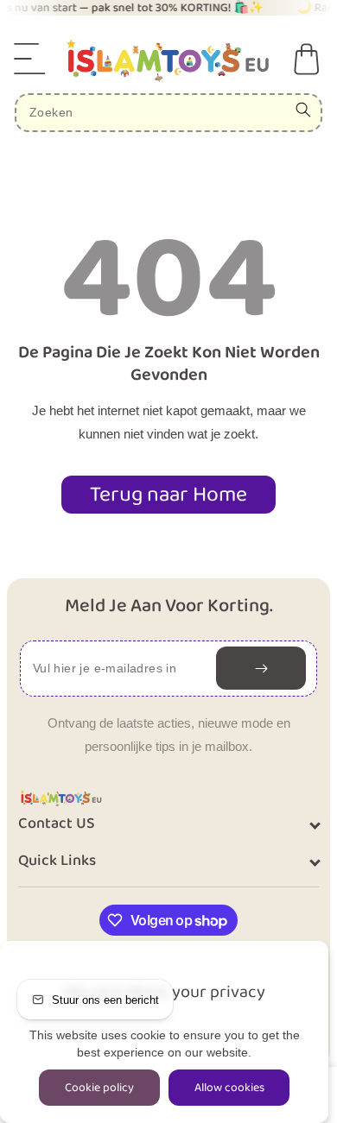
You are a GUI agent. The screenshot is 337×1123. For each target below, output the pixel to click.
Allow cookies (229, 1087)
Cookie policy (99, 1087)
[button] (30, 58)
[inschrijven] (261, 668)
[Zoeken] (303, 109)
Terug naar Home (168, 494)
